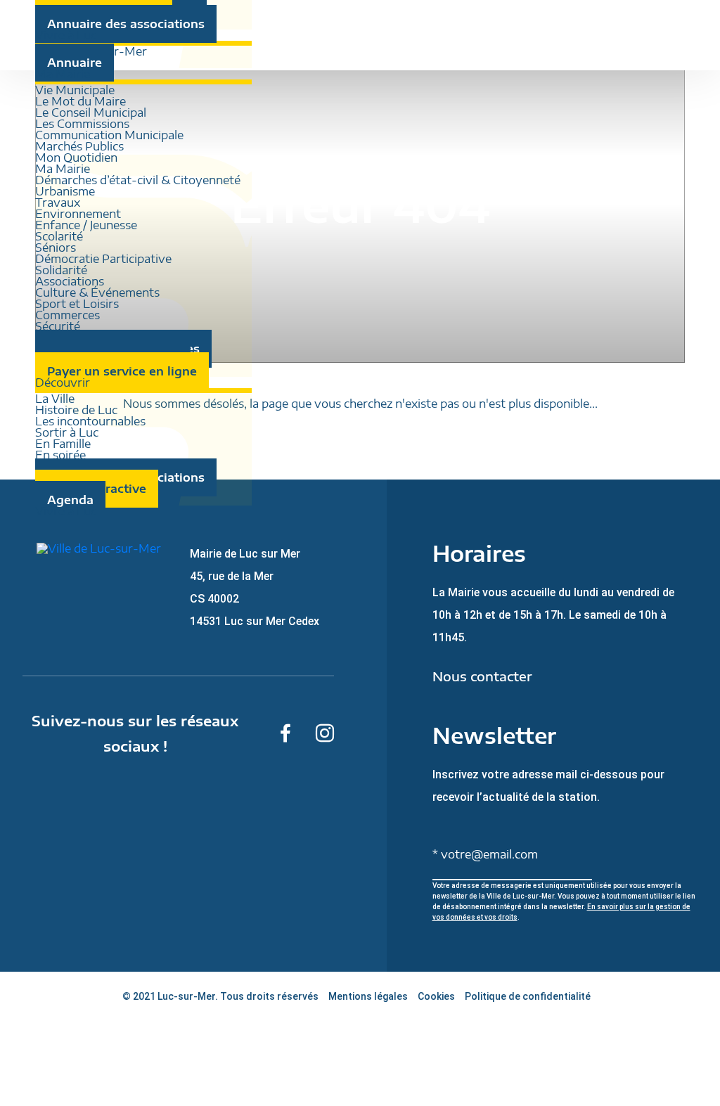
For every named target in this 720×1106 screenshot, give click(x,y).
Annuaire (74, 63)
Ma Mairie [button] (62, 74)
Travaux (57, 202)
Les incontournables (90, 421)
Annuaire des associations (126, 24)
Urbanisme (65, 191)
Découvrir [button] (62, 382)
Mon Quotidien (76, 157)
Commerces (67, 315)
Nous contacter (482, 676)
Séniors (55, 247)
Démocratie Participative (103, 259)
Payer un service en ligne (122, 371)
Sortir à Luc (66, 432)
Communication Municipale (109, 135)
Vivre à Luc (65, 511)
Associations (69, 281)
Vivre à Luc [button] (65, 35)
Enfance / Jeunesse (86, 225)
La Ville (55, 399)
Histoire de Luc (76, 410)
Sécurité (57, 326)
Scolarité (59, 236)
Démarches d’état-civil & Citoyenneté (137, 180)
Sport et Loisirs (77, 304)
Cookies (436, 996)
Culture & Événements (97, 292)
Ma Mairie (62, 169)
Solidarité (61, 270)
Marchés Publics (79, 146)
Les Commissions (82, 124)
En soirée (60, 455)
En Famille (63, 444)
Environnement (78, 214)
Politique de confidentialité (528, 996)
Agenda (70, 500)
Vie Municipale (75, 90)
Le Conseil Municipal (90, 112)
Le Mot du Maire (80, 101)
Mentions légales (368, 996)
